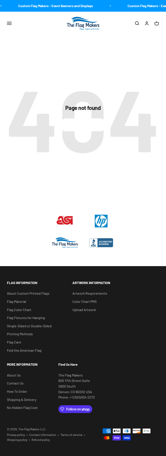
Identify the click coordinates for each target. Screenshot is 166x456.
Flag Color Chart (19, 310)
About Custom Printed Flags (28, 293)
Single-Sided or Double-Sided (29, 326)
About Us (14, 375)
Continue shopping (83, 125)
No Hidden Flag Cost (22, 407)
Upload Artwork (84, 310)
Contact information (42, 435)
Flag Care (14, 342)
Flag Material (16, 301)
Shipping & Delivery (21, 399)
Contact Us (15, 383)
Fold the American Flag (24, 350)
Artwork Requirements (89, 293)
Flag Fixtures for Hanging (26, 318)
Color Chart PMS (84, 301)
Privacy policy (16, 435)
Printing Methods (20, 334)
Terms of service (71, 435)
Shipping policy (17, 440)
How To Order (17, 391)
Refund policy (41, 440)
